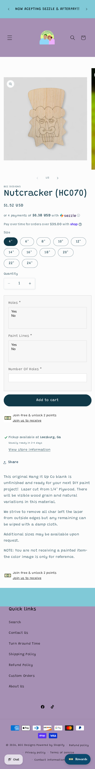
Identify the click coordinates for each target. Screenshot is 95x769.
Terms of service (62, 752)
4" (11, 241)
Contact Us (18, 633)
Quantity (11, 274)
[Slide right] (58, 178)
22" (11, 263)
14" (11, 252)
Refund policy (79, 745)
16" (29, 252)
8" (44, 241)
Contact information (49, 760)
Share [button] (13, 462)
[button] (9, 37)
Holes (14, 303)
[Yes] (48, 311)
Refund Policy (21, 665)
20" (65, 252)
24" (30, 263)
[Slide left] (37, 178)
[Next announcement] (86, 9)
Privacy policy (35, 752)
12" (78, 241)
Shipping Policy (22, 654)
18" (47, 252)
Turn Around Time (24, 643)
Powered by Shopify (50, 745)
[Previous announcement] (8, 9)
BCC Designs (26, 745)
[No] (48, 316)
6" (27, 241)
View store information (30, 450)
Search (15, 622)
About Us (16, 686)
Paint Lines (20, 336)
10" (60, 241)
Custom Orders (22, 676)
